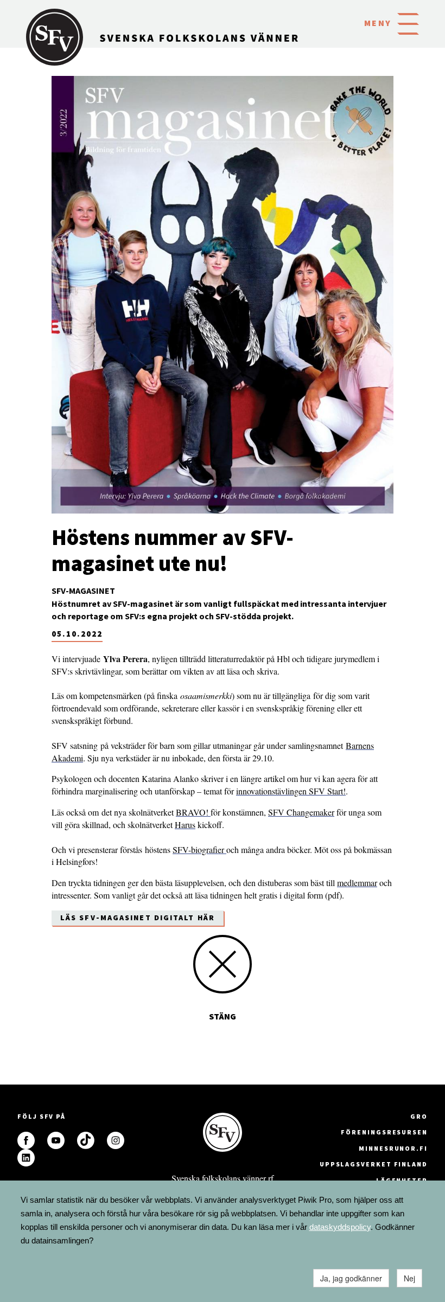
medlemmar (357, 882)
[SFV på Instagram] (115, 1140)
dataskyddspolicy (340, 1227)
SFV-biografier (199, 849)
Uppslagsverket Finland (374, 1164)
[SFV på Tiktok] (85, 1140)
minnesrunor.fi (393, 1148)
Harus (185, 824)
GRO (419, 1116)
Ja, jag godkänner (351, 1278)
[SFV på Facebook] (26, 1140)
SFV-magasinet (83, 590)
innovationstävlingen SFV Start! (291, 791)
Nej (409, 1278)
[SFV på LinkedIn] (26, 1157)
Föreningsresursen (384, 1132)
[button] (408, 22)
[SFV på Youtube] (56, 1140)
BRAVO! (193, 812)
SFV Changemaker (301, 812)
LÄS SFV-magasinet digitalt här (137, 917)
